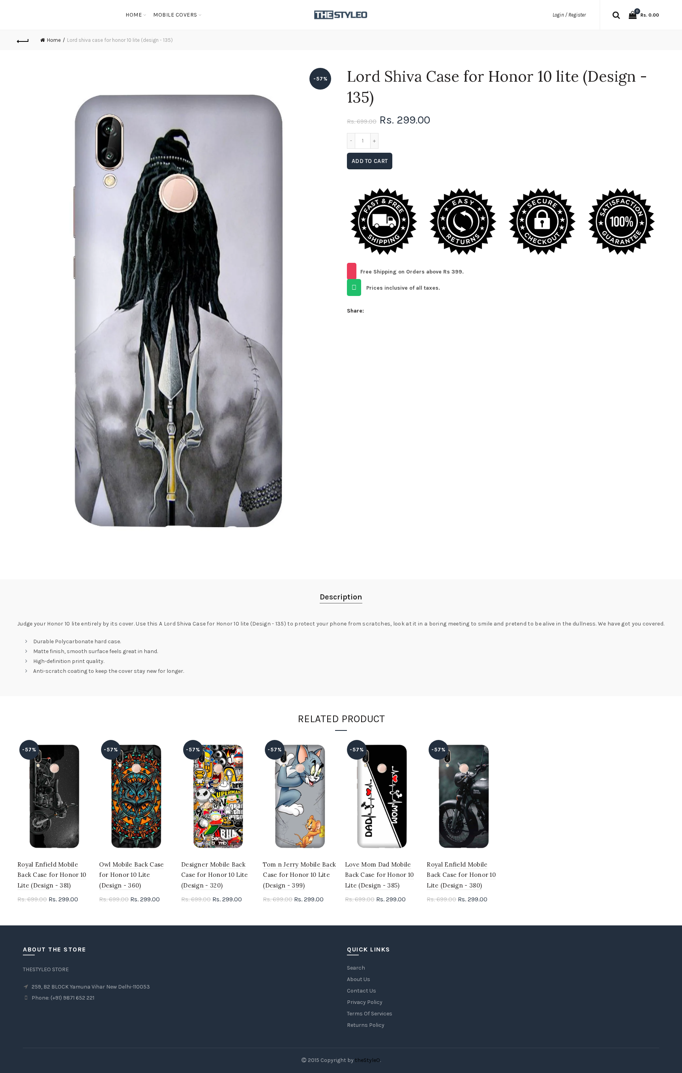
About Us (358, 979)
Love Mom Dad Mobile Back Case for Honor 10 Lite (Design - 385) (379, 875)
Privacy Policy (364, 1002)
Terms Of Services (369, 1013)
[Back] (23, 40)
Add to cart (370, 161)
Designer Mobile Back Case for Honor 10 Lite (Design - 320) (214, 875)
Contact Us (361, 990)
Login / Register (569, 15)
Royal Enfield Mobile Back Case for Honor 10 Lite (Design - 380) (461, 875)
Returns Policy (365, 1025)
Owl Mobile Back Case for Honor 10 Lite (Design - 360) (131, 875)
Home (134, 14)
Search (356, 967)
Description (341, 596)
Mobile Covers (175, 14)
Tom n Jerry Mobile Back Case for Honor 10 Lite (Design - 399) (299, 875)
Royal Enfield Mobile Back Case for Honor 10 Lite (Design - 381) (51, 875)
